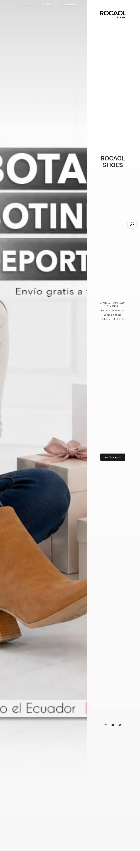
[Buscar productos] (132, 224)
